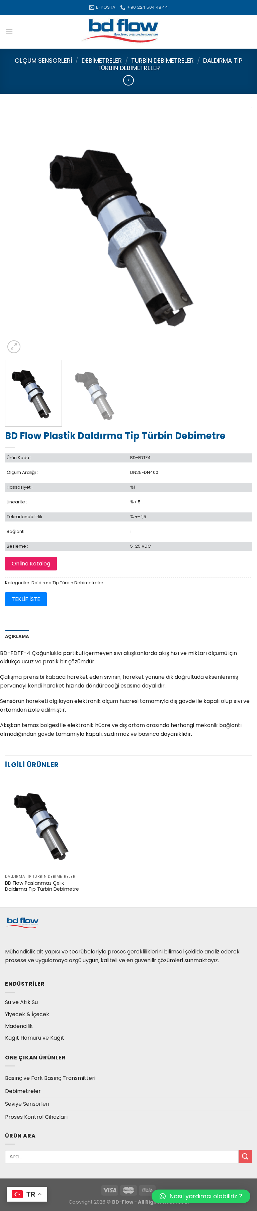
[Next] (239, 231)
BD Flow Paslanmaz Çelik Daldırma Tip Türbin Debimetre (42, 886)
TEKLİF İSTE (26, 599)
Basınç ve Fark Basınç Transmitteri (50, 1078)
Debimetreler (102, 60)
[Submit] (245, 1156)
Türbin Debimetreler (162, 60)
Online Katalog (31, 563)
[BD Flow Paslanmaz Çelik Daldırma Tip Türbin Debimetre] (44, 824)
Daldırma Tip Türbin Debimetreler (67, 583)
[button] (201, 1196)
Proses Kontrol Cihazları (36, 1117)
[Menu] (9, 31)
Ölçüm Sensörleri (43, 60)
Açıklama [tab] (17, 636)
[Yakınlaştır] (13, 346)
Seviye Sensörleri (27, 1104)
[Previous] (18, 231)
